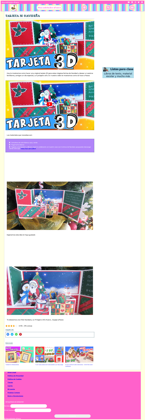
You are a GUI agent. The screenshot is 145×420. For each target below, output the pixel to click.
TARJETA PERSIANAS (12, 364)
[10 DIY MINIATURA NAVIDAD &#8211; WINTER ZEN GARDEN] (79, 354)
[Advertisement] (50, 167)
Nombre (7, 406)
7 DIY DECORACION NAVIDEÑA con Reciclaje (49, 364)
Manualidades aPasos (10, 2)
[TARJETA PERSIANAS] (20, 354)
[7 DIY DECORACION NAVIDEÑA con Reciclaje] (49, 354)
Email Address (9, 410)
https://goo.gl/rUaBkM (28, 148)
